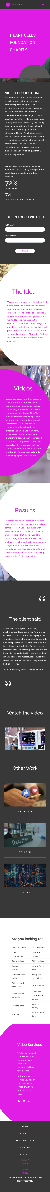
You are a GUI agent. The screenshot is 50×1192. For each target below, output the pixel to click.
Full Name (9, 225)
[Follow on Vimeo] (24, 1101)
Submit (25, 251)
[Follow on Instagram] (19, 1101)
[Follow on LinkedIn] (28, 1101)
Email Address (11, 236)
